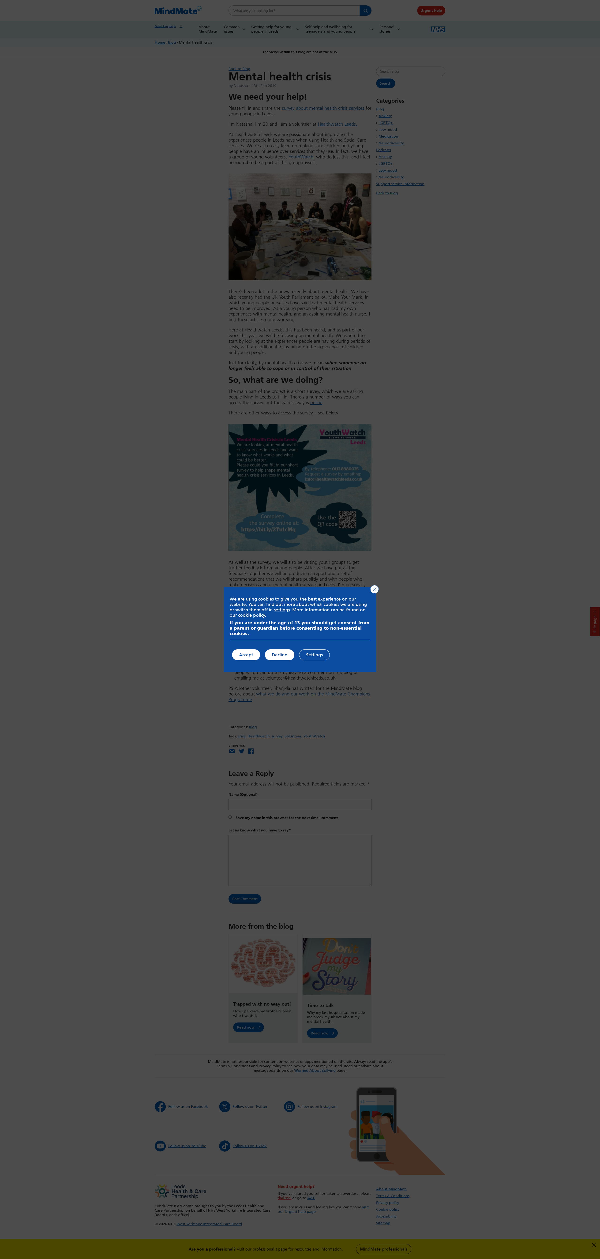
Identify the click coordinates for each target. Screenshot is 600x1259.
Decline (279, 655)
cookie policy (251, 615)
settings (282, 610)
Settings (314, 655)
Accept (246, 655)
